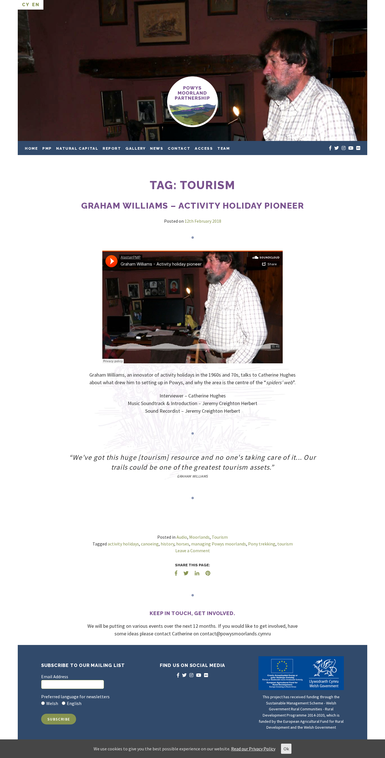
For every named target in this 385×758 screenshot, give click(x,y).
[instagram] (344, 148)
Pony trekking (261, 544)
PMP (47, 148)
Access (204, 148)
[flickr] (358, 148)
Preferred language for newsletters (75, 696)
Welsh (52, 703)
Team (223, 148)
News (156, 148)
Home (31, 148)
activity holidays (123, 544)
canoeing (150, 544)
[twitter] (336, 148)
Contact (179, 148)
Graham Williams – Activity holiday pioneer (192, 206)
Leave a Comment (192, 550)
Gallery (135, 148)
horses (182, 544)
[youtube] (350, 148)
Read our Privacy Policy (253, 749)
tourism (285, 544)
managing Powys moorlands (218, 544)
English (74, 703)
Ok (286, 749)
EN (35, 4)
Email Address (54, 676)
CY (25, 4)
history (167, 544)
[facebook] (330, 148)
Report (112, 148)
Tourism (220, 537)
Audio (181, 537)
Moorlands (199, 537)
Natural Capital (77, 148)
